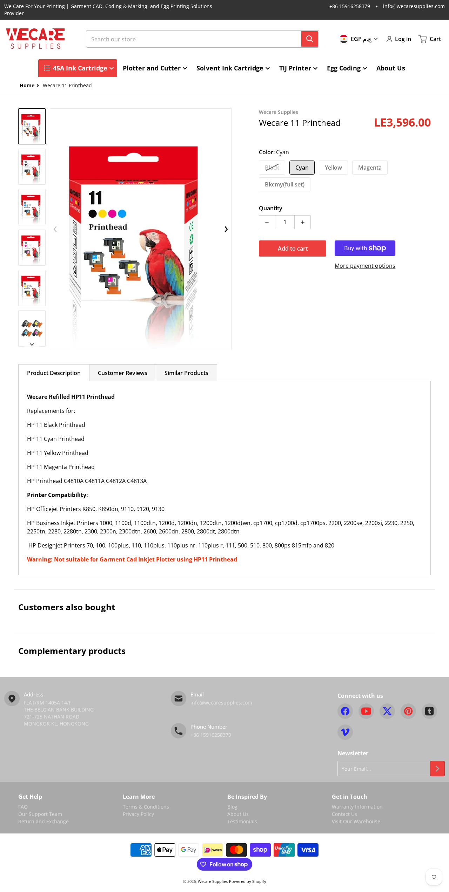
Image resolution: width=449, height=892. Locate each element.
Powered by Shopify (247, 881)
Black (272, 167)
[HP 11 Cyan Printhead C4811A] (32, 207)
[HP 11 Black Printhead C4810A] (32, 167)
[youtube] (366, 711)
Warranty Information (357, 806)
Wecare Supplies (213, 881)
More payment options (365, 266)
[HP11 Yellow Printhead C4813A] (32, 288)
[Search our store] (309, 39)
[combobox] (202, 39)
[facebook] (345, 711)
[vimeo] (345, 732)
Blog (232, 806)
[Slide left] (55, 229)
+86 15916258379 (349, 6)
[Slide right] (32, 344)
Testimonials (242, 821)
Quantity (270, 208)
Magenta (370, 167)
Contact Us (344, 814)
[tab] (53, 372)
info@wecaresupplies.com (414, 6)
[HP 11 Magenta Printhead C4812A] (32, 248)
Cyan (302, 167)
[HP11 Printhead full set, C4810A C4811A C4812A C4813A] (32, 126)
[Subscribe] (437, 768)
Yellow (333, 167)
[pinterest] (408, 711)
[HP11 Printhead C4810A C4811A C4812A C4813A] (32, 328)
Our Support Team (40, 814)
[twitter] (387, 711)
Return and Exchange (43, 821)
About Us (238, 814)
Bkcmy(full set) (284, 184)
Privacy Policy (138, 814)
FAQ (23, 806)
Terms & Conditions (146, 806)
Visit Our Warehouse (356, 821)
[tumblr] (429, 711)
